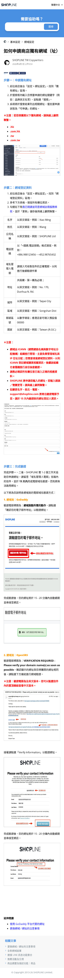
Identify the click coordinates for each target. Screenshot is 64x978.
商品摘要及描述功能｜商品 (21, 963)
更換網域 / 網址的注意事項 (24, 928)
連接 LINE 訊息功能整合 (19, 954)
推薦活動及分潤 (15, 959)
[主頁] (9, 4)
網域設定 (29, 42)
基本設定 (15, 42)
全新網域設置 (14, 950)
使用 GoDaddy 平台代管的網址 (27, 924)
